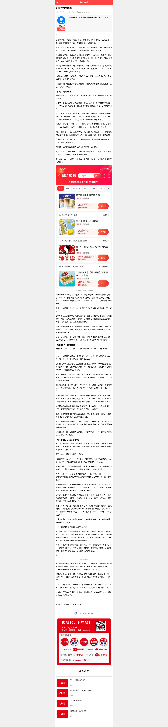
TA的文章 (61, 29)
